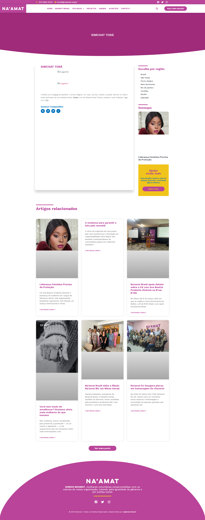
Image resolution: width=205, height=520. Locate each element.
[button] (175, 8)
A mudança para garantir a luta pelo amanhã (100, 224)
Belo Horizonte (148, 84)
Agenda (102, 8)
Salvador (145, 98)
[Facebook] (158, 2)
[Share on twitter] (48, 111)
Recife (144, 94)
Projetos (91, 8)
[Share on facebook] (43, 111)
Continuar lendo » (47, 309)
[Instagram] (167, 2)
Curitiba (144, 91)
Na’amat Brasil (62, 8)
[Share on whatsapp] (58, 111)
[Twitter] (162, 2)
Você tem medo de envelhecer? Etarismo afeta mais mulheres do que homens (56, 411)
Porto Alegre (147, 81)
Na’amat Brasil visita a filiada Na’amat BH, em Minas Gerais (102, 387)
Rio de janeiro (147, 88)
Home (49, 8)
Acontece (113, 8)
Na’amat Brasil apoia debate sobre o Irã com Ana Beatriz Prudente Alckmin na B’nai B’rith (147, 288)
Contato (125, 8)
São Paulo (145, 78)
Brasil (143, 74)
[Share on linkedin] (53, 111)
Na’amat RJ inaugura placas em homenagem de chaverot (147, 387)
